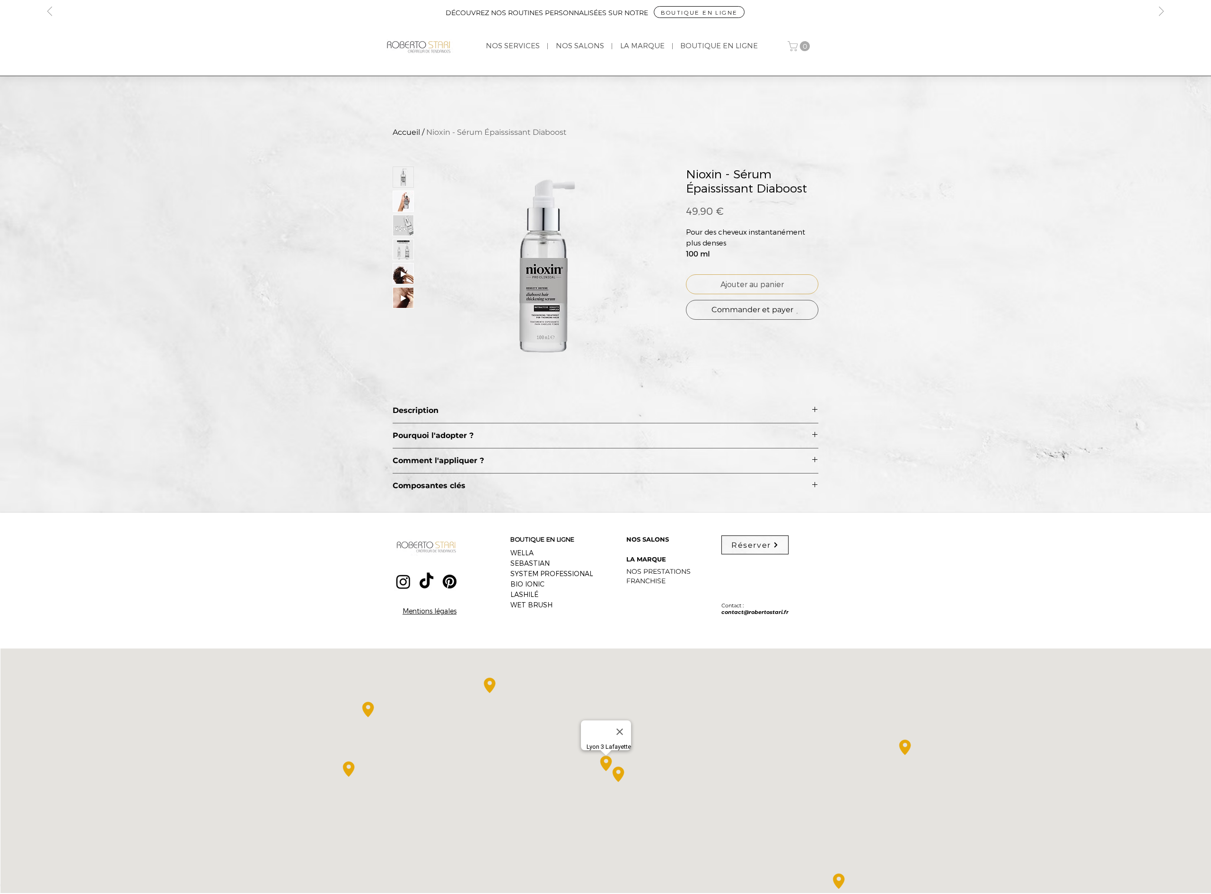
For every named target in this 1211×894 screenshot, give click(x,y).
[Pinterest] (449, 581)
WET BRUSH (531, 605)
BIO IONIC (527, 584)
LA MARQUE (646, 559)
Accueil (406, 132)
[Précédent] (49, 12)
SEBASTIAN (530, 563)
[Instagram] (403, 581)
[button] (800, 46)
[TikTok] (426, 581)
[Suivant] (1161, 12)
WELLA (522, 553)
